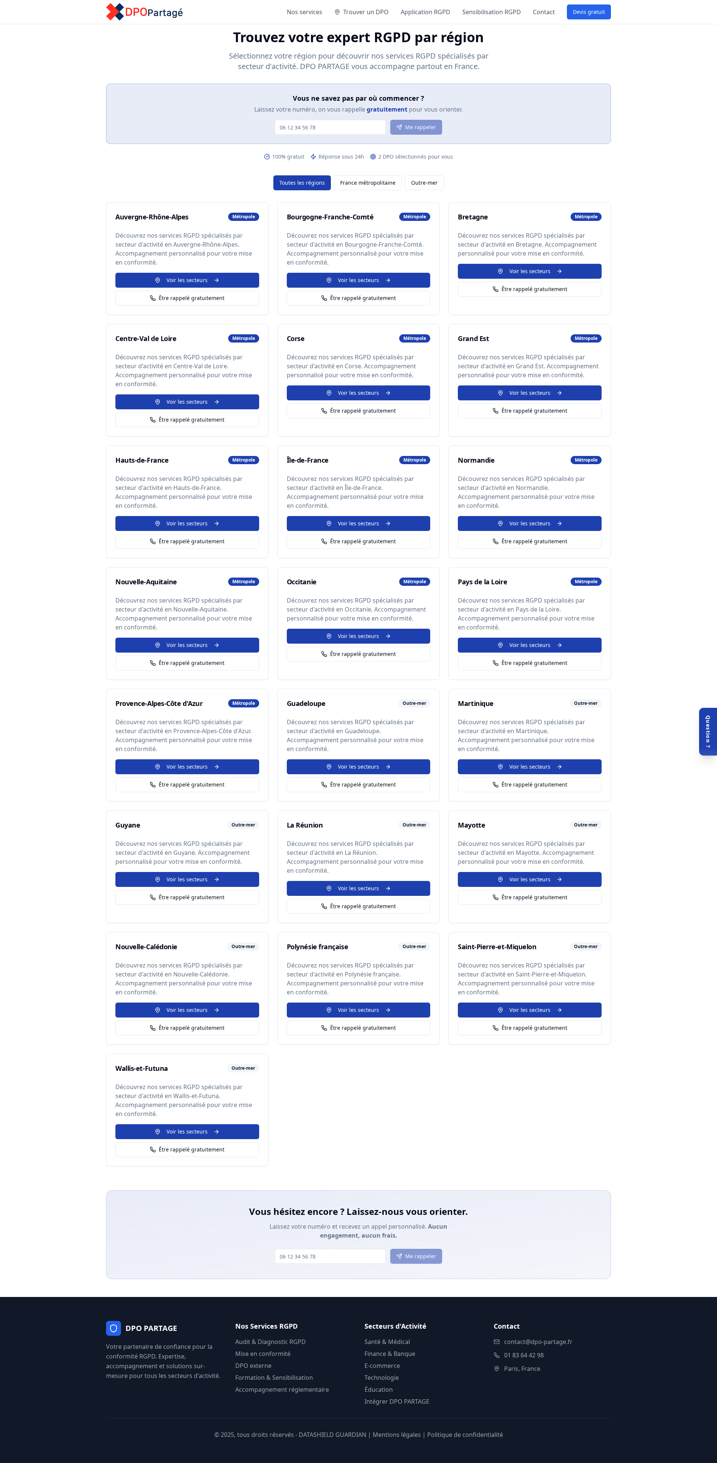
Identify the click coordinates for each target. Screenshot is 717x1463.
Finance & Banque (389, 1354)
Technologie (381, 1377)
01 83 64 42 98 (524, 1355)
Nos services (304, 12)
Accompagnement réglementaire (282, 1389)
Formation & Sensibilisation (274, 1377)
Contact (544, 12)
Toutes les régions (302, 182)
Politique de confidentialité (465, 1435)
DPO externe (253, 1366)
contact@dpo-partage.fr (538, 1342)
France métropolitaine (367, 182)
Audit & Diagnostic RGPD (270, 1342)
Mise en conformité (263, 1354)
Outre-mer (424, 182)
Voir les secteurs (187, 280)
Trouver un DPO (366, 12)
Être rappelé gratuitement (191, 297)
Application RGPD (425, 12)
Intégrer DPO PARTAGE (396, 1401)
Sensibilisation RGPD (491, 12)
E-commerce (382, 1366)
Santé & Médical (387, 1342)
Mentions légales (397, 1435)
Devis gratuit (589, 11)
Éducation (378, 1389)
